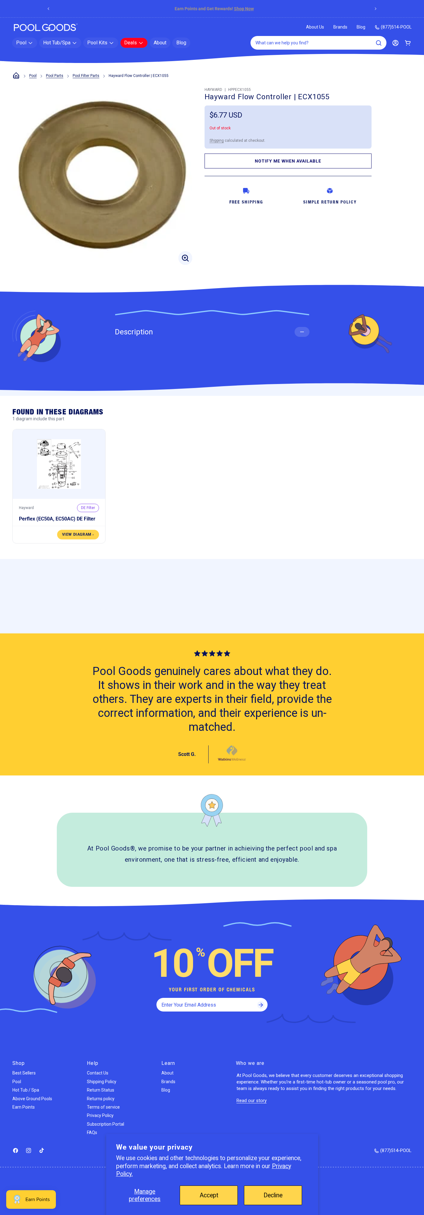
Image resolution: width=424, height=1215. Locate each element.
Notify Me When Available (288, 161)
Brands (340, 27)
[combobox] (318, 43)
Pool (33, 76)
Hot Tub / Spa (25, 1090)
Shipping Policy (101, 1081)
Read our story (252, 1100)
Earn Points (23, 1107)
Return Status (100, 1090)
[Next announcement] (375, 8)
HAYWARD (213, 89)
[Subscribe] (261, 1005)
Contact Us (97, 1072)
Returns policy (101, 1098)
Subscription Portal (105, 1124)
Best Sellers (24, 1072)
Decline (273, 1195)
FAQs (92, 1132)
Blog (361, 27)
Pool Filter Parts (86, 76)
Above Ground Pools (32, 1098)
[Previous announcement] (48, 8)
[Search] (379, 43)
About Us (315, 27)
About (167, 1072)
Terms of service (103, 1107)
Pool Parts (54, 76)
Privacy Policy (100, 1115)
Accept (209, 1195)
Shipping (217, 140)
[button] (24, 43)
